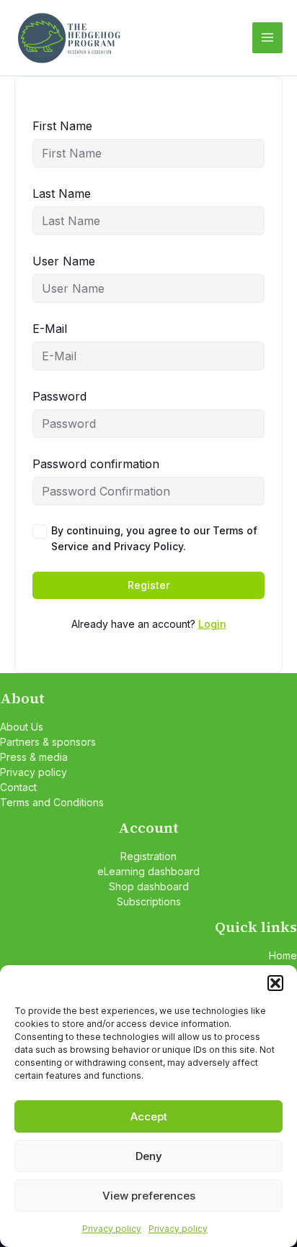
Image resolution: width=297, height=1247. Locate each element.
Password (59, 396)
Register (148, 585)
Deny (149, 1156)
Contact (18, 787)
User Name (63, 261)
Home (283, 955)
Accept (148, 1116)
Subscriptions (149, 901)
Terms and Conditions (52, 802)
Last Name (61, 193)
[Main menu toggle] (267, 37)
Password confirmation (95, 464)
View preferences (148, 1195)
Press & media (34, 757)
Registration (148, 856)
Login (212, 624)
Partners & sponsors (48, 742)
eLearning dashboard (148, 871)
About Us (21, 727)
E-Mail (49, 328)
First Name (62, 126)
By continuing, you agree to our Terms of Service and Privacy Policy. (154, 538)
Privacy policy (111, 1228)
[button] (275, 983)
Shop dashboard (149, 886)
